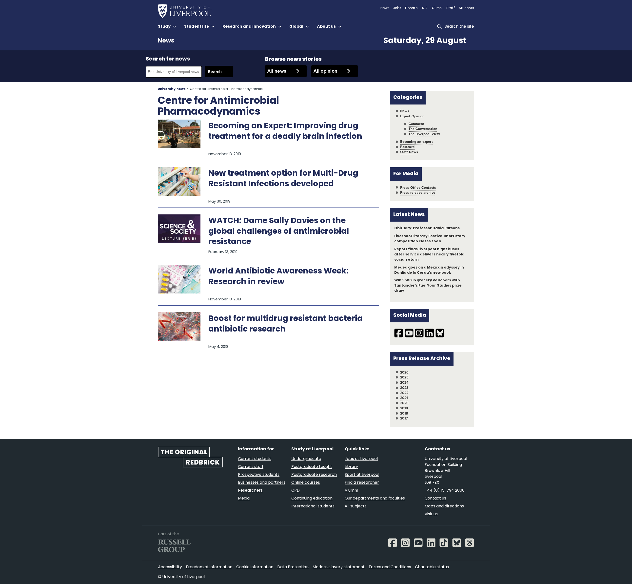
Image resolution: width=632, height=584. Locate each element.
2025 (404, 377)
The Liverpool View (424, 134)
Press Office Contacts (418, 187)
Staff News (409, 152)
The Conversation (423, 128)
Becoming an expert (416, 141)
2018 (404, 413)
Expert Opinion (412, 116)
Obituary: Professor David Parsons (427, 228)
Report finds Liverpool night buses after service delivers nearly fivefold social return (429, 255)
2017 (404, 418)
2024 (404, 382)
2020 (404, 403)
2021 (404, 397)
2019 (404, 408)
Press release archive (417, 192)
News (166, 41)
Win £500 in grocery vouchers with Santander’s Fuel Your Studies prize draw (428, 286)
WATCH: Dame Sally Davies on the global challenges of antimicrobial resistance (278, 231)
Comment (416, 123)
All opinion (325, 71)
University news (172, 89)
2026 (404, 372)
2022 (404, 393)
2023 (404, 387)
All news (276, 71)
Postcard (407, 146)
